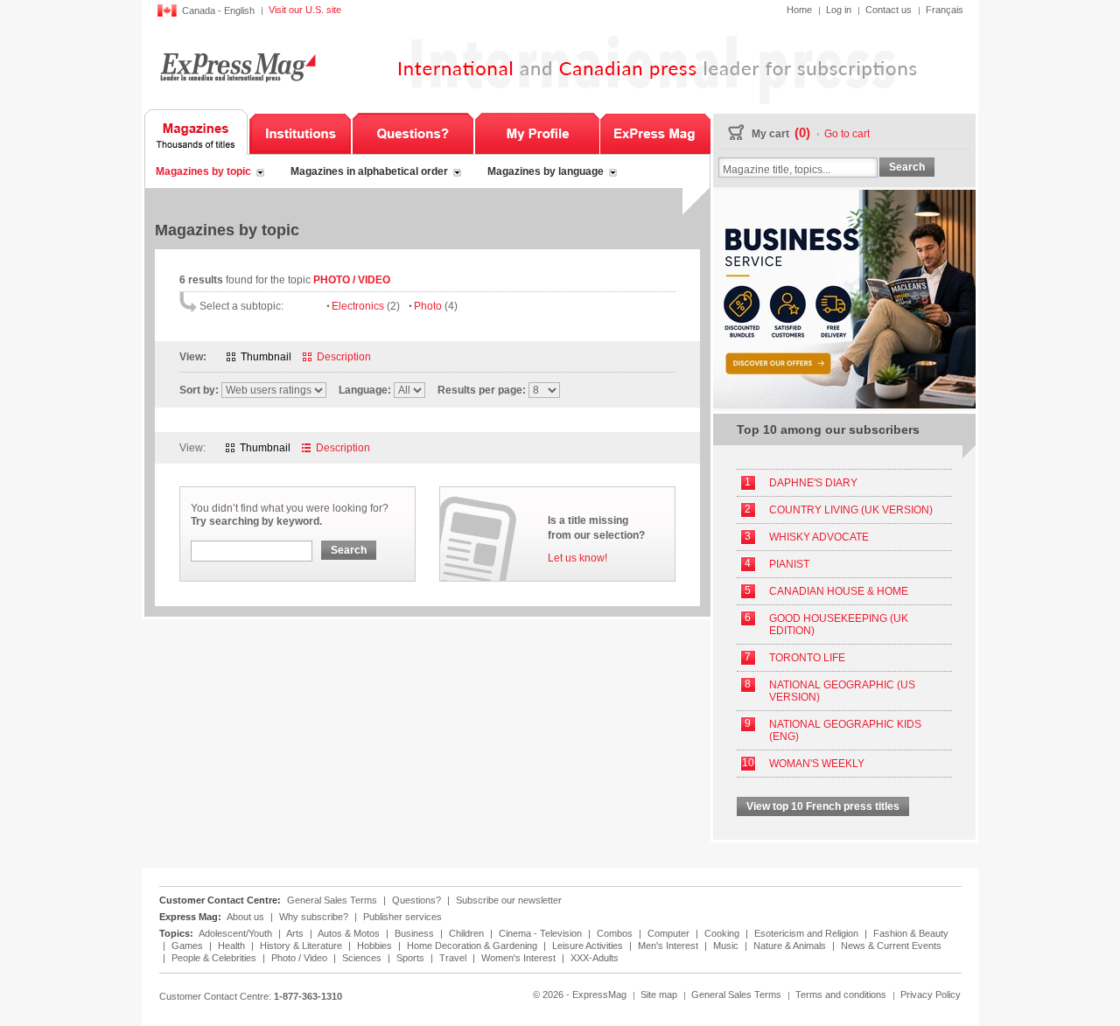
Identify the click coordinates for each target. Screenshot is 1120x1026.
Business (416, 933)
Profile (536, 132)
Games (189, 945)
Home (799, 9)
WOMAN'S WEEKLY (816, 763)
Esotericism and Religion (807, 933)
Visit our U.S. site (305, 9)
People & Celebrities (215, 958)
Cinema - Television (541, 933)
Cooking (723, 933)
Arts (296, 933)
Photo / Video (300, 958)
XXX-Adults (594, 958)
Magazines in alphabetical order (369, 171)
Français (944, 9)
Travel (454, 958)
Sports (411, 958)
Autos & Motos (350, 933)
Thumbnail (266, 357)
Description (344, 357)
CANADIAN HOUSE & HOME (838, 591)
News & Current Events (891, 945)
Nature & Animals (791, 945)
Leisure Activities (589, 945)
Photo (436, 306)
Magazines (196, 132)
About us (245, 916)
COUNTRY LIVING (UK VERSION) (851, 510)
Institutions (300, 132)
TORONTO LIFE (807, 658)
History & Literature (302, 945)
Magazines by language (545, 171)
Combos (616, 933)
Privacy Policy (930, 994)
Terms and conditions (840, 994)
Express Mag (236, 67)
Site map (658, 994)
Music (727, 945)
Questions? (413, 132)
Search (349, 550)
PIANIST (789, 564)
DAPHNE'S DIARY (813, 483)
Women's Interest (519, 958)
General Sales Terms (332, 900)
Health (233, 945)
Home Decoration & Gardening (473, 945)
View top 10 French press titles (823, 806)
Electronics (366, 306)
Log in (838, 9)
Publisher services (402, 916)
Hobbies (376, 945)
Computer (670, 933)
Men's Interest (669, 945)
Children (467, 933)
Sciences (363, 958)
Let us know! (577, 558)
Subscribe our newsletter (509, 900)
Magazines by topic (203, 171)
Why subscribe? (313, 916)
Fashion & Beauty (910, 933)
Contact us (888, 9)
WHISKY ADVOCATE (819, 537)
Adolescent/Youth (237, 933)
